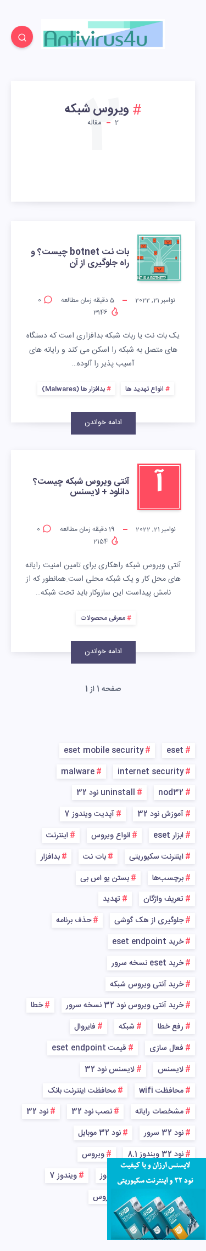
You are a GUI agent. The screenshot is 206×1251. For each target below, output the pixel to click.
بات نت (94, 857)
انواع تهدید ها (144, 389)
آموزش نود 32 (160, 814)
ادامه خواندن (103, 422)
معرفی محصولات (102, 618)
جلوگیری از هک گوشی (148, 920)
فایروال (85, 1026)
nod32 (170, 792)
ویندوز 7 (63, 1176)
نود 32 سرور (163, 1133)
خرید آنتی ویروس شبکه (146, 984)
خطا (37, 1005)
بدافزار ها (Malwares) (73, 389)
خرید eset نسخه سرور (147, 963)
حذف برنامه (73, 920)
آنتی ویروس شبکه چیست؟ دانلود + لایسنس (81, 487)
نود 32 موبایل (99, 1133)
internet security (150, 772)
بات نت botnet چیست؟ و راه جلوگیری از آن (80, 257)
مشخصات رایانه (159, 1111)
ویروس (93, 1154)
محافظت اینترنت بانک (81, 1091)
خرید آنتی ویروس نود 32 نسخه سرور (124, 1005)
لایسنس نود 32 (110, 1069)
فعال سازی (166, 1048)
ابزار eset (168, 835)
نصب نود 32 (91, 1111)
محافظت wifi (161, 1091)
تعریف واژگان (163, 899)
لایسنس (170, 1069)
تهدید (111, 899)
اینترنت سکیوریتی (156, 857)
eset (174, 750)
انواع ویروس (110, 835)
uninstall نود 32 (105, 792)
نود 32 (37, 1111)
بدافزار (50, 857)
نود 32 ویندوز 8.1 (155, 1154)
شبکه (127, 1026)
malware (77, 772)
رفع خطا (170, 1026)
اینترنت (57, 835)
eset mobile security (103, 750)
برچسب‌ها (167, 878)
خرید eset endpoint (147, 942)
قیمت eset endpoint (89, 1048)
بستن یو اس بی (104, 878)
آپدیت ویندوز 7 (89, 814)
